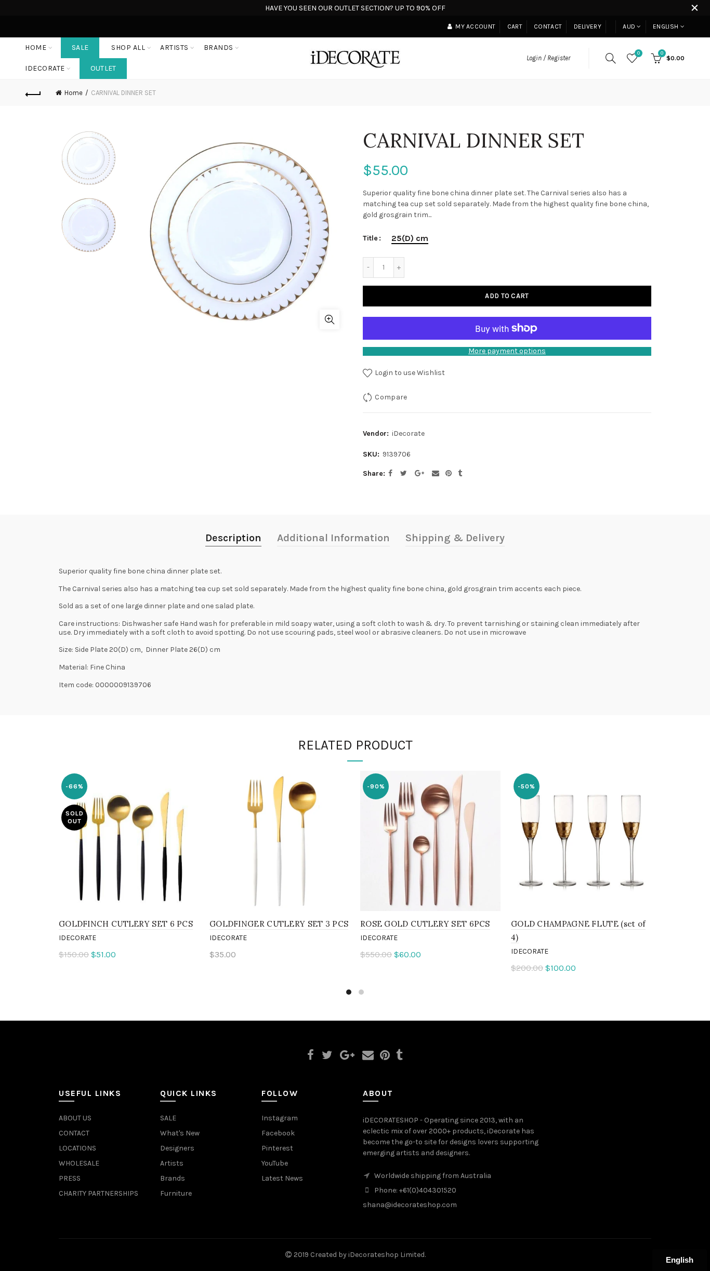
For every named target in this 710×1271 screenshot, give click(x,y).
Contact (548, 26)
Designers (177, 1148)
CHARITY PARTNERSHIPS (98, 1193)
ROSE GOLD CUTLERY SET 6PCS (425, 924)
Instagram (279, 1118)
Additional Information (333, 538)
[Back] (33, 93)
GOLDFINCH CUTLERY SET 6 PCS (126, 924)
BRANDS (218, 47)
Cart (514, 26)
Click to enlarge (329, 319)
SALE (80, 47)
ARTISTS (174, 47)
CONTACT (74, 1133)
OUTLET (103, 68)
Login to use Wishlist (409, 372)
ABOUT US (75, 1118)
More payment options (507, 351)
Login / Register (548, 58)
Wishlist (638, 53)
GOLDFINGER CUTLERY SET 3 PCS (278, 924)
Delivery (587, 26)
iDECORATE (45, 68)
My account (475, 26)
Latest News (282, 1178)
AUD (629, 26)
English (665, 26)
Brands (172, 1178)
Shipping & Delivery (455, 538)
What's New (180, 1133)
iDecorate (408, 433)
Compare (391, 397)
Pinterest (277, 1148)
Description (233, 538)
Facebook (278, 1133)
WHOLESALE (79, 1163)
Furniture (176, 1193)
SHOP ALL (128, 47)
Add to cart (507, 296)
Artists (171, 1163)
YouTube (274, 1163)
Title (370, 238)
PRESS (70, 1178)
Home (35, 47)
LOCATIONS (77, 1148)
